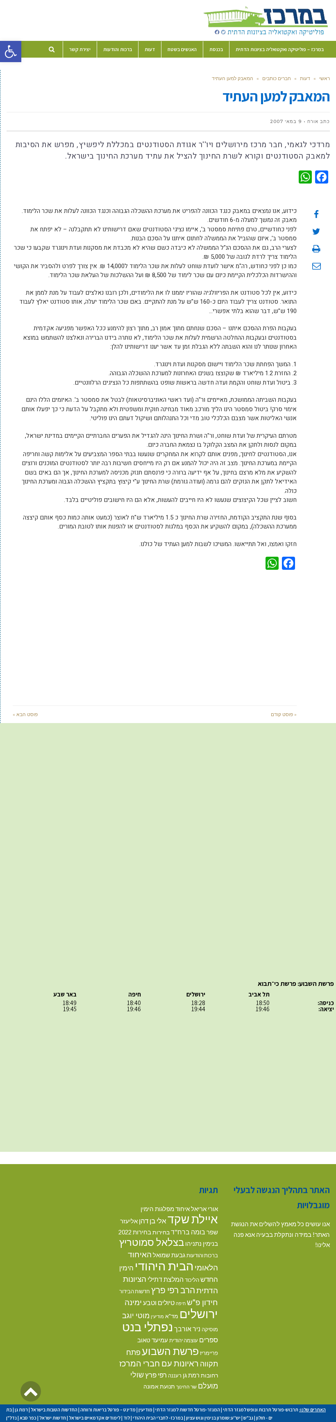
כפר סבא (28, 1418)
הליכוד (192, 1279)
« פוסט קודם (284, 714)
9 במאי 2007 (286, 121)
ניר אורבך (187, 1328)
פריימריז (209, 1353)
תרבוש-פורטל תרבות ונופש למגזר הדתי (260, 1409)
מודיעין (157, 1316)
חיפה (181, 1303)
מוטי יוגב (136, 1315)
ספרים (208, 1339)
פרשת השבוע (170, 1351)
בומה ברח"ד (188, 1232)
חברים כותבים (276, 78)
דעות (305, 78)
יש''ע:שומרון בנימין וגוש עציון (213, 1418)
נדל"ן (11, 1418)
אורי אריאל (204, 1208)
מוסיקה (210, 1329)
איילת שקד (193, 1219)
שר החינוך (186, 1386)
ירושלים (198, 1313)
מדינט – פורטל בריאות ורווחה (108, 1409)
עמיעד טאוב (152, 1340)
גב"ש (248, 1418)
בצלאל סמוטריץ (151, 1242)
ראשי (324, 78)
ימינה (133, 1302)
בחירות (161, 1232)
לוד (126, 1418)
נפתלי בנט (147, 1327)
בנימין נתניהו (201, 1243)
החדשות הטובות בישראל (54, 1409)
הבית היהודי (164, 1266)
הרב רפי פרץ (173, 1290)
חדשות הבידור (134, 1291)
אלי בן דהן (152, 1220)
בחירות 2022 (134, 1232)
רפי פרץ (156, 1374)
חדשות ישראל (52, 1418)
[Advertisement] (155, 636)
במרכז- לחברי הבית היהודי (158, 1418)
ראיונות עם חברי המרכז (159, 1363)
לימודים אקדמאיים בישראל (94, 1418)
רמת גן (191, 1375)
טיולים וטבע (159, 1302)
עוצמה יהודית (183, 1340)
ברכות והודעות (202, 1255)
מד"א (171, 1315)
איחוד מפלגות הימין (165, 1208)
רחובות (209, 1375)
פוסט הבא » (25, 714)
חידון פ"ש (202, 1302)
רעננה (175, 1375)
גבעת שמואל (169, 1255)
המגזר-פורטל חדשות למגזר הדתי (187, 1409)
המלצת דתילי (166, 1279)
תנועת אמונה (159, 1386)
